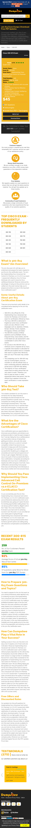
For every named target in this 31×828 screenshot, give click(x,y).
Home (2, 47)
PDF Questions (9, 105)
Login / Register (9, 20)
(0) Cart (20, 20)
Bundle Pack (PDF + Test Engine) (16, 110)
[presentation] (1, 775)
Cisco (8, 47)
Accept (25, 825)
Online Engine (9, 108)
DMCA (23, 797)
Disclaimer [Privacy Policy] (13, 797)
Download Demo (15, 118)
